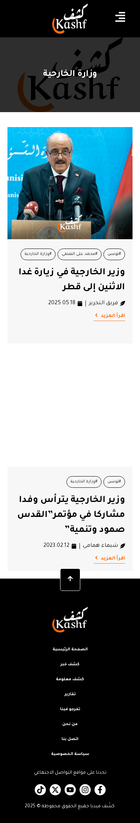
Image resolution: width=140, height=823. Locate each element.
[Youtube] (70, 789)
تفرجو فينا (70, 709)
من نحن (70, 724)
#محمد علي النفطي (79, 254)
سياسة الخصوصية (70, 754)
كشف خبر (70, 664)
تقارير (70, 694)
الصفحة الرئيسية (70, 649)
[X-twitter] (55, 789)
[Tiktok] (40, 789)
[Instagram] (85, 789)
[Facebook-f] (100, 789)
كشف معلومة (70, 679)
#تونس (114, 254)
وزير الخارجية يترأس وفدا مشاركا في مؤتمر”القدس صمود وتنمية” (71, 515)
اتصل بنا (70, 739)
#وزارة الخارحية (38, 254)
